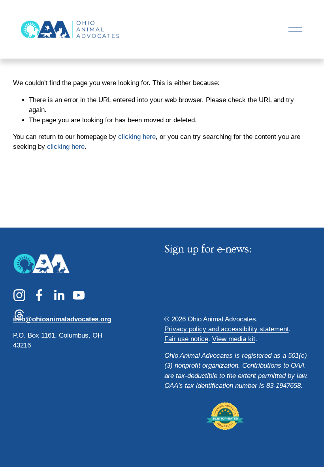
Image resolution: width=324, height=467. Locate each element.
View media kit (233, 339)
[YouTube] (78, 295)
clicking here (137, 136)
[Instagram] (19, 295)
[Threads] (19, 315)
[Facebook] (39, 295)
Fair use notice (186, 339)
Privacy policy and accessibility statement (226, 329)
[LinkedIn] (59, 295)
